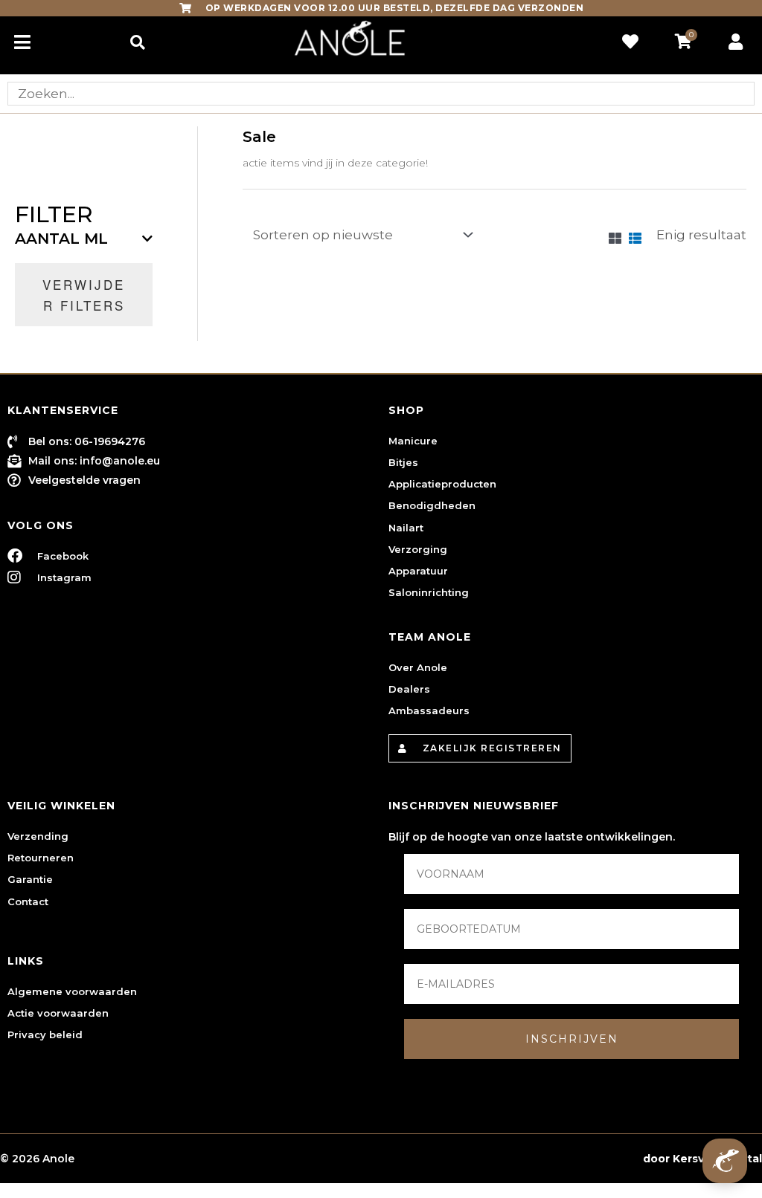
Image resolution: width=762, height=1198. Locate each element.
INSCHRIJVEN (571, 1039)
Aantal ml (61, 238)
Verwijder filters (83, 294)
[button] (137, 42)
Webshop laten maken (575, 1158)
